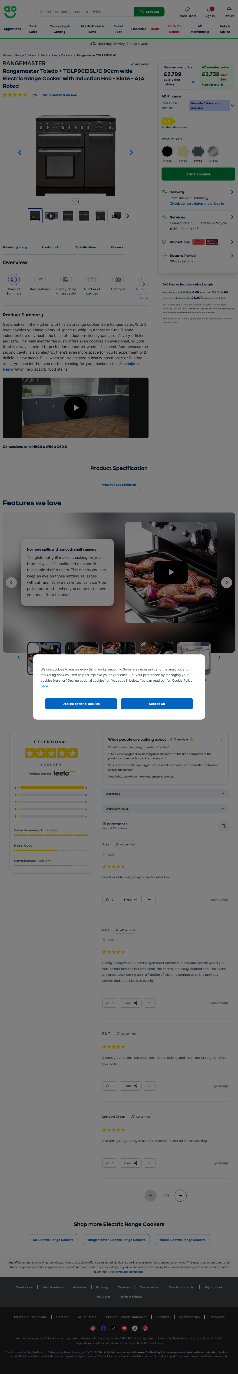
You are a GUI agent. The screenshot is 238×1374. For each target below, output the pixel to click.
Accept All (157, 704)
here (56, 680)
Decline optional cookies (81, 704)
